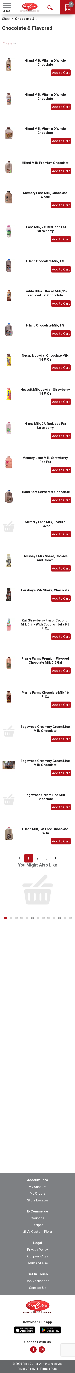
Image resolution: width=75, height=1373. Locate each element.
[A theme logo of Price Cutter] (30, 7)
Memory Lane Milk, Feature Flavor (45, 524)
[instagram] (42, 1351)
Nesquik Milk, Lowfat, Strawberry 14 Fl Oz (45, 391)
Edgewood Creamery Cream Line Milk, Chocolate (45, 729)
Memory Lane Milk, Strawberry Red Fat (45, 460)
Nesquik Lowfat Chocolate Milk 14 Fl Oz (45, 357)
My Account (38, 1187)
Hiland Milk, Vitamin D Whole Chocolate (45, 62)
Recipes (37, 1225)
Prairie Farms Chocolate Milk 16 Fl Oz (45, 695)
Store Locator (37, 1200)
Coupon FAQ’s (37, 1256)
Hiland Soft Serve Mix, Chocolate (45, 492)
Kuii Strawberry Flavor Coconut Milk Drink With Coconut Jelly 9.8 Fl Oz (45, 624)
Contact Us (37, 1288)
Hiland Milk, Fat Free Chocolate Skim (45, 831)
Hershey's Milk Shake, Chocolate (45, 590)
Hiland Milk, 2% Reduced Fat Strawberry (45, 229)
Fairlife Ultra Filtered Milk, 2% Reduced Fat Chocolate (45, 293)
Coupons (37, 1218)
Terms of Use (37, 1263)
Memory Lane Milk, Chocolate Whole (45, 195)
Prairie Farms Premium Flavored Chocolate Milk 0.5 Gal (45, 660)
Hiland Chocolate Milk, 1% (45, 261)
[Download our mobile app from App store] (24, 1329)
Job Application (37, 1281)
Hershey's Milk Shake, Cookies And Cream (45, 558)
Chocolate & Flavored (32, 19)
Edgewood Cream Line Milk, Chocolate (45, 797)
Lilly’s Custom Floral (37, 1232)
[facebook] (33, 1351)
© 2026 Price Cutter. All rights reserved (37, 1363)
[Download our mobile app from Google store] (50, 1329)
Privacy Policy (37, 1250)
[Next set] (55, 858)
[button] (61, 72)
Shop (6, 19)
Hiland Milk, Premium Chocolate (45, 163)
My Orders (37, 1193)
